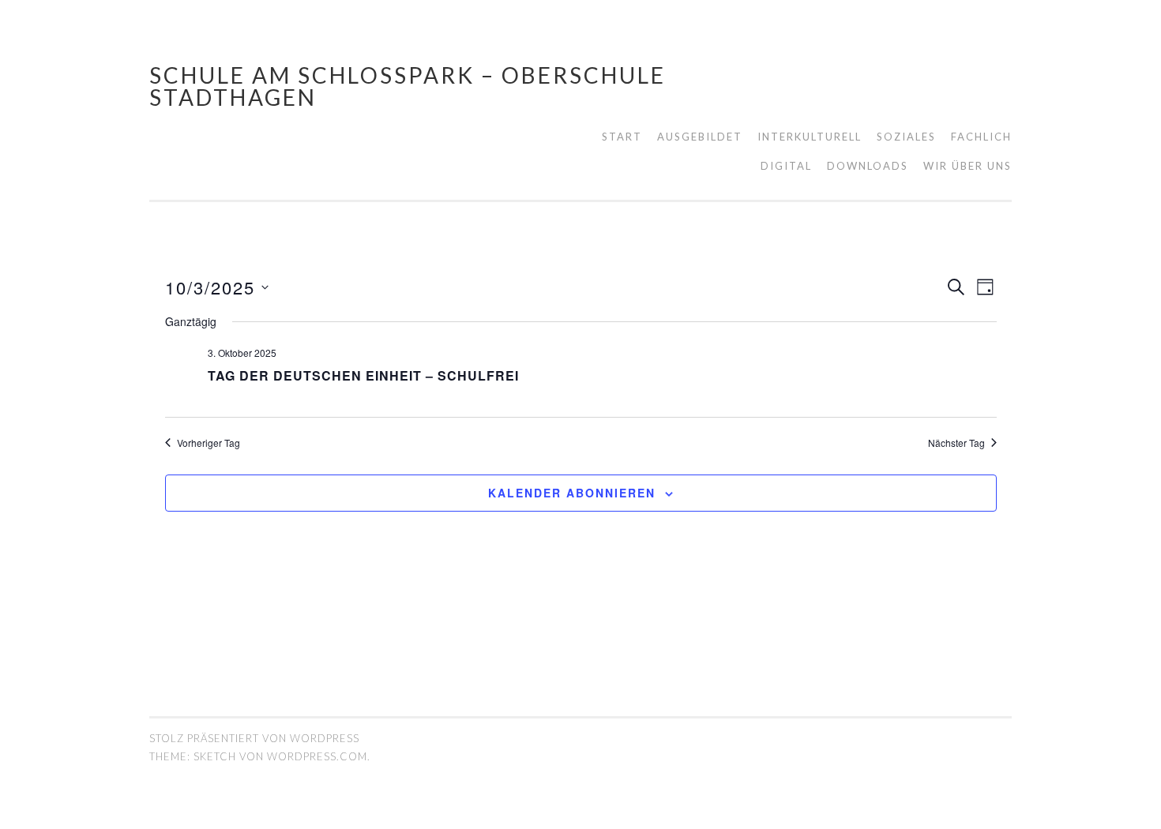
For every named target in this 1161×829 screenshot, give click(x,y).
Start (622, 136)
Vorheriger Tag (208, 443)
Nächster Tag (956, 443)
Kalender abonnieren (572, 493)
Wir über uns (967, 165)
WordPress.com (317, 756)
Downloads (867, 165)
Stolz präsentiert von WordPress (254, 738)
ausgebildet (699, 136)
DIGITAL (786, 165)
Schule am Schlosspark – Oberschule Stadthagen (407, 86)
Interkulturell (809, 136)
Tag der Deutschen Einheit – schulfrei (363, 375)
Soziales (906, 136)
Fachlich (981, 136)
